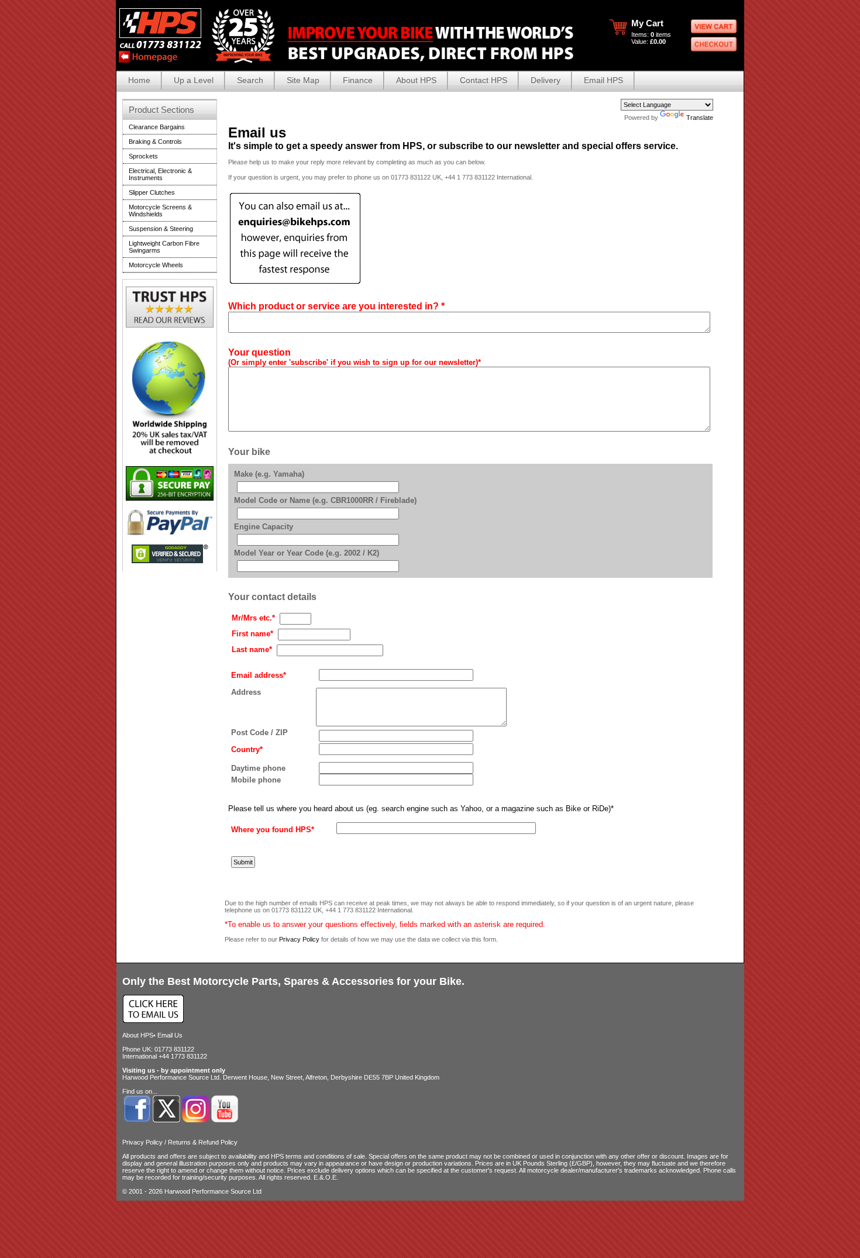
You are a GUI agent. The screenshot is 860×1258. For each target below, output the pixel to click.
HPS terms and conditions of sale (318, 1156)
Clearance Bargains (157, 126)
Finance (358, 80)
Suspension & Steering (161, 228)
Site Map (303, 80)
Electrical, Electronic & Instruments (160, 174)
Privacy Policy (299, 939)
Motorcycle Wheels (156, 264)
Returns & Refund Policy (203, 1142)
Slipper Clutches (152, 192)
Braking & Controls (155, 141)
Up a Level (194, 80)
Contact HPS (483, 80)
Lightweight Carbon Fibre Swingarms (164, 247)
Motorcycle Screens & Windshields (160, 211)
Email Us (170, 1035)
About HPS (416, 80)
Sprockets (143, 156)
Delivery (545, 80)
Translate (699, 117)
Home (139, 80)
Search (250, 80)
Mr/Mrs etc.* (253, 618)
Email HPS (603, 80)
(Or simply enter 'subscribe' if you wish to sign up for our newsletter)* (354, 362)
